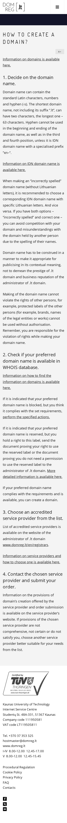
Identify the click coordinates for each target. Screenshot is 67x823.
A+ (59, 51)
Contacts (9, 787)
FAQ (6, 782)
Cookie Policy (12, 772)
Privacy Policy (12, 777)
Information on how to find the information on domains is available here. (31, 381)
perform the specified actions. (26, 417)
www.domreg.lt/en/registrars (25, 545)
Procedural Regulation (19, 767)
